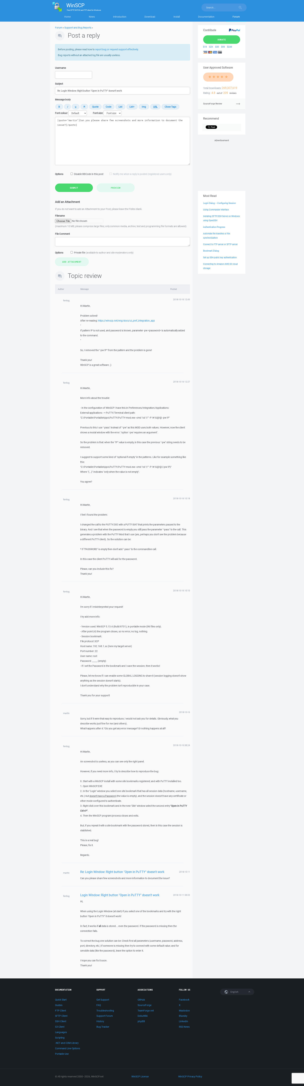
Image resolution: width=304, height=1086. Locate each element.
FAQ (98, 1005)
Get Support (102, 999)
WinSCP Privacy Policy (190, 1076)
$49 (217, 47)
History (100, 1021)
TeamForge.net (146, 1010)
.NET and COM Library (66, 1043)
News (92, 16)
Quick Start (60, 999)
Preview (115, 187)
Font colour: (61, 113)
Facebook (184, 999)
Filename (60, 215)
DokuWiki (143, 1015)
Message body (63, 99)
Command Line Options (67, 1048)
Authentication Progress (214, 227)
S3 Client (59, 1026)
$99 (223, 47)
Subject (59, 83)
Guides (58, 1005)
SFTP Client (61, 1015)
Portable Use (62, 1053)
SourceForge (144, 1005)
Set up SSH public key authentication (220, 257)
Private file (104, 252)
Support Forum (104, 1015)
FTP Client (60, 1010)
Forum (236, 16)
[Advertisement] (221, 164)
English (234, 991)
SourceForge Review (212, 103)
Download (149, 16)
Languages (61, 1032)
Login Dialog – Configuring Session (219, 203)
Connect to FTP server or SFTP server (220, 244)
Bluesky (183, 1015)
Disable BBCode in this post (88, 174)
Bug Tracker (102, 1026)
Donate (222, 39)
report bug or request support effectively (116, 49)
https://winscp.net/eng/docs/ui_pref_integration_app (126, 320)
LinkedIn (183, 1021)
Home (67, 16)
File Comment (62, 233)
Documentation (206, 16)
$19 (205, 47)
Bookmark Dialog (211, 250)
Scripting (60, 1037)
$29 (211, 47)
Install (176, 16)
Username (60, 67)
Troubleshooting (105, 1010)
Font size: (98, 113)
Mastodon (184, 1010)
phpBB (141, 1021)
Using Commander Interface (216, 209)
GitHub (141, 999)
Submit (74, 187)
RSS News (184, 1026)
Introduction (119, 16)
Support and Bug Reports (77, 27)
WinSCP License (140, 1076)
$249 (229, 47)
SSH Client (60, 1021)
